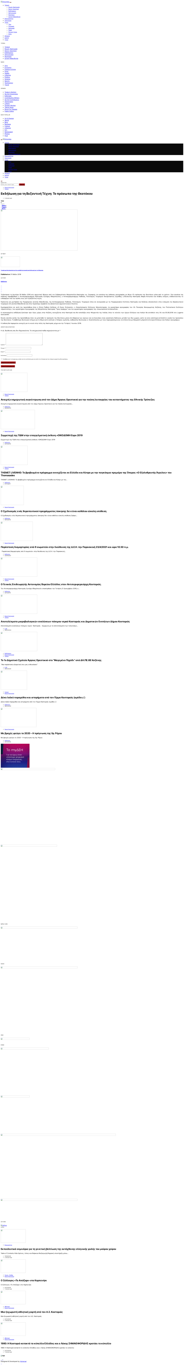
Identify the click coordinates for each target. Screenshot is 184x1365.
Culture (7, 126)
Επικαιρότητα (9, 18)
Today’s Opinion (10, 92)
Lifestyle (8, 75)
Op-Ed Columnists (11, 94)
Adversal (23, 1361)
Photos (7, 134)
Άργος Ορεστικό (13, 9)
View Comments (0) (8, 366)
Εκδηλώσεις (12, 11)
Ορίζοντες (4, 281)
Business (8, 124)
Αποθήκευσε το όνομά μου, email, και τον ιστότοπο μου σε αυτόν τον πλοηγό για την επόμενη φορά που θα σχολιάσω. (35, 359)
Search (22, 184)
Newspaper (9, 132)
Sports (7, 81)
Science (7, 79)
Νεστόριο (11, 15)
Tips (9, 24)
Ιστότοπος (3, 355)
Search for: (4, 182)
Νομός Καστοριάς (14, 7)
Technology (9, 83)
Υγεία (6, 22)
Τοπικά (7, 5)
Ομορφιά (11, 26)
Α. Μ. (6, 628)
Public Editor (9, 111)
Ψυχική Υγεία (12, 32)
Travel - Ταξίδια (9, 1275)
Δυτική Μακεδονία (14, 17)
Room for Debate (11, 109)
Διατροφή (11, 28)
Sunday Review (10, 105)
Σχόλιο (3, 344)
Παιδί (10, 30)
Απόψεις (7, 36)
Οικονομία (8, 20)
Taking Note (9, 107)
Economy (8, 68)
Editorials (8, 96)
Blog (6, 122)
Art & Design (9, 118)
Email (3, 352)
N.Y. (6, 130)
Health (7, 73)
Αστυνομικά (12, 13)
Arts (6, 66)
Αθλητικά (7, 1306)
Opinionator (9, 102)
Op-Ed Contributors (12, 100)
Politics (7, 77)
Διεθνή (7, 38)
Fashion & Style (10, 69)
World (7, 120)
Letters (7, 104)
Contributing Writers (12, 98)
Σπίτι (10, 34)
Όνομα (3, 348)
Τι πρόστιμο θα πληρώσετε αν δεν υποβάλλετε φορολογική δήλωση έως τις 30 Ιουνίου (22, 270)
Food (6, 71)
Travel (7, 85)
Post (6, 136)
